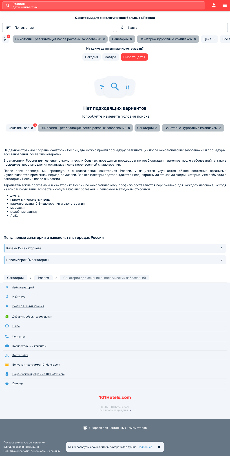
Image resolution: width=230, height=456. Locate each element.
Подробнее (145, 447)
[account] (213, 5)
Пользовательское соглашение (24, 442)
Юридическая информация (21, 446)
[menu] (224, 5)
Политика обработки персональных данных (31, 451)
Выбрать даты (134, 57)
